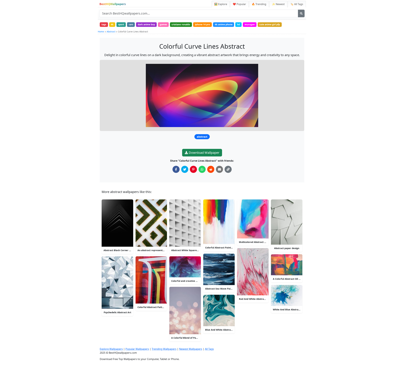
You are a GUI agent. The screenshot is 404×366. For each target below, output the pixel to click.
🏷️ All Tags (296, 4)
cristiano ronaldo (181, 24)
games (163, 24)
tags (103, 24)
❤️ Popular (239, 4)
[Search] (301, 13)
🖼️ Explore (220, 4)
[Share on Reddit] (210, 169)
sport (121, 24)
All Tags (209, 349)
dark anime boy (146, 24)
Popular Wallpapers (137, 349)
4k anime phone (223, 24)
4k (112, 24)
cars (131, 24)
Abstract (111, 31)
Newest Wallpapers (190, 349)
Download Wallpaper (203, 152)
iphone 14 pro (202, 24)
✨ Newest (278, 4)
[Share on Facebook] (176, 169)
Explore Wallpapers (111, 349)
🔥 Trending (259, 4)
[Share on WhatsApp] (202, 169)
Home (101, 31)
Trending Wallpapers (164, 349)
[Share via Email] (219, 169)
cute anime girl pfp (269, 24)
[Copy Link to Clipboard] (228, 169)
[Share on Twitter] (184, 169)
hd (238, 24)
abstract (202, 136)
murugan (250, 24)
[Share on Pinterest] (193, 169)
